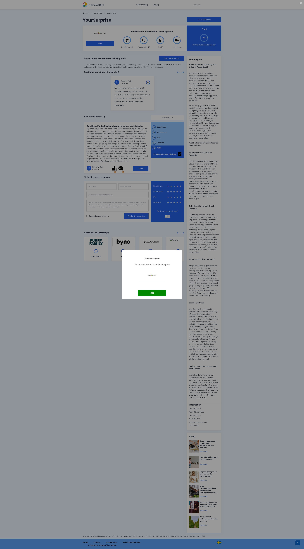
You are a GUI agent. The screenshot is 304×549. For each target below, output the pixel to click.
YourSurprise (152, 258)
